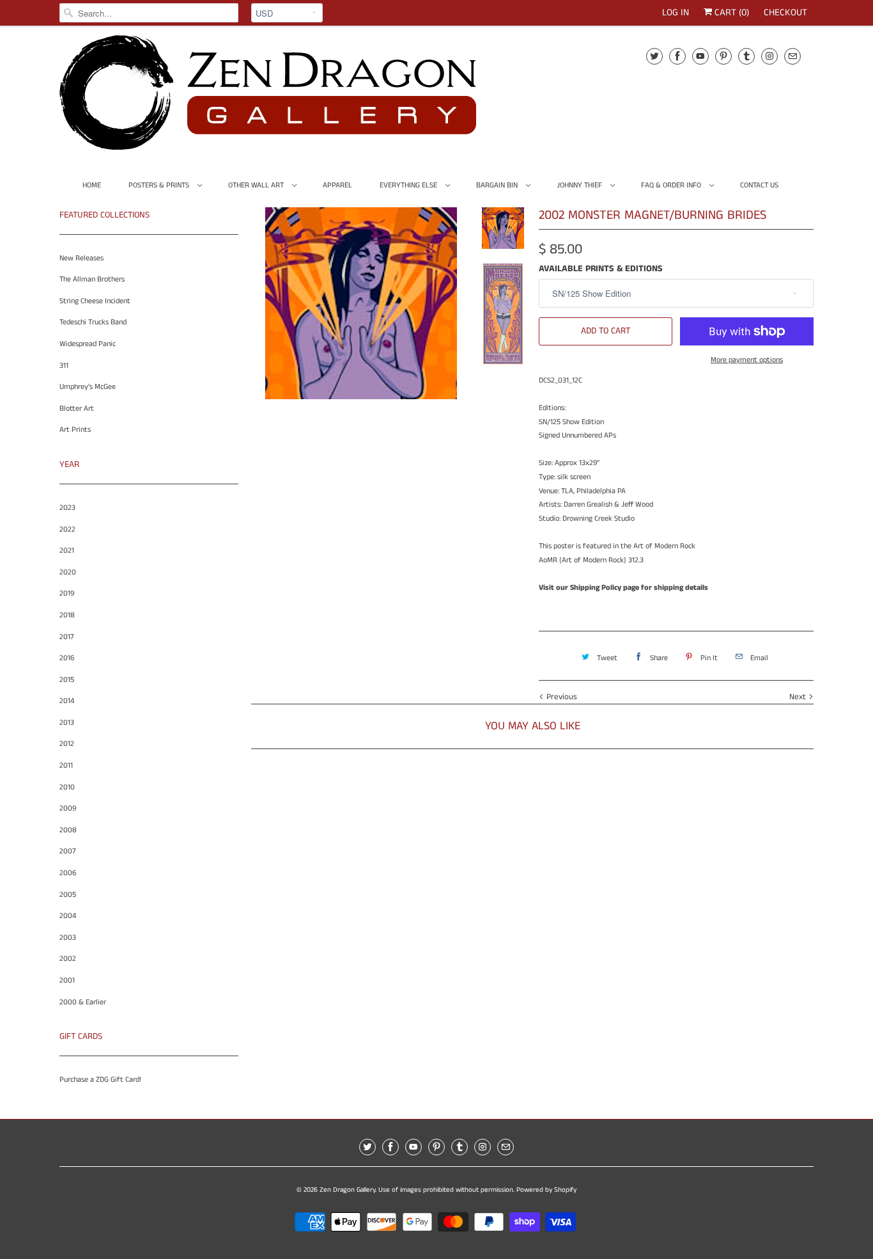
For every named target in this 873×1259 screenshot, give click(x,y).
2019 (66, 593)
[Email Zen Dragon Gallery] (792, 56)
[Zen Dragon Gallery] (289, 97)
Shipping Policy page (604, 587)
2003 (67, 937)
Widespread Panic (87, 343)
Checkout (785, 12)
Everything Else (409, 185)
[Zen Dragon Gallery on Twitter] (654, 56)
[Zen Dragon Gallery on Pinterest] (723, 56)
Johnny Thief (580, 185)
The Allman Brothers (92, 279)
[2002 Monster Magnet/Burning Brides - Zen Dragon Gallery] (361, 303)
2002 (67, 958)
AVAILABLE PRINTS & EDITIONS (601, 268)
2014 (66, 700)
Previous (560, 697)
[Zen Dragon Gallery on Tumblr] (746, 56)
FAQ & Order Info (672, 185)
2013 (66, 722)
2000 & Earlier (82, 1002)
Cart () (730, 12)
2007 (67, 851)
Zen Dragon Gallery (347, 1190)
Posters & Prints (159, 185)
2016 (66, 658)
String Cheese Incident (94, 301)
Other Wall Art (257, 185)
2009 (67, 808)
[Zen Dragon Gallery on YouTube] (700, 56)
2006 (67, 872)
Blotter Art (76, 408)
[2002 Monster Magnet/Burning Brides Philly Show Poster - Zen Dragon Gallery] (361, 399)
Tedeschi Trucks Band (93, 322)
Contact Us (759, 185)
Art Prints (75, 429)
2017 (66, 636)
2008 (68, 830)
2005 (67, 894)
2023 (67, 507)
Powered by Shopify (546, 1190)
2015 (66, 679)
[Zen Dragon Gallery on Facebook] (677, 56)
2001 (67, 980)
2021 (66, 550)
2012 (66, 743)
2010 (67, 787)
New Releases (81, 258)
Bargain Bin (498, 185)
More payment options (747, 359)
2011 (66, 765)
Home (91, 185)
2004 (67, 915)
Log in (675, 12)
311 (63, 365)
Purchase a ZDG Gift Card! (100, 1079)
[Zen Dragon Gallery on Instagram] (769, 56)
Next (798, 697)
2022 (67, 529)
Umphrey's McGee (87, 386)
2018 (67, 615)
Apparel (337, 185)
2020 (67, 572)
